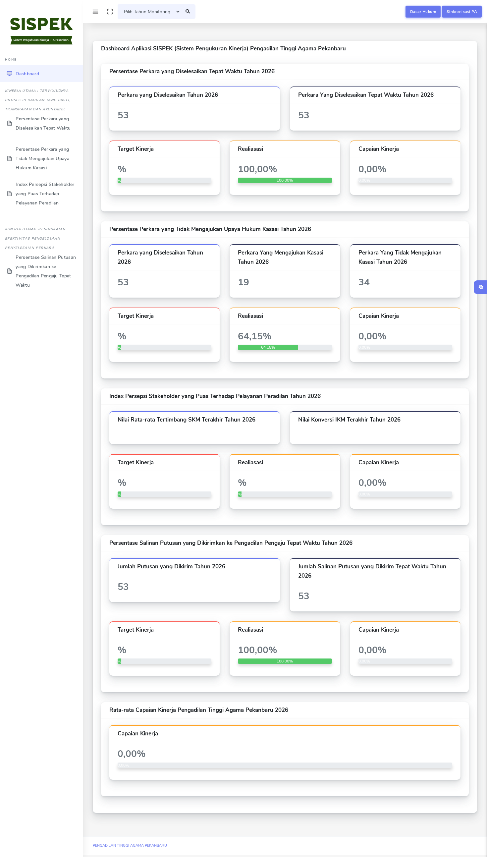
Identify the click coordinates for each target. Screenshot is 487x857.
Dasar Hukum (423, 11)
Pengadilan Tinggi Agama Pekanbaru (130, 845)
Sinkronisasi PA (462, 11)
